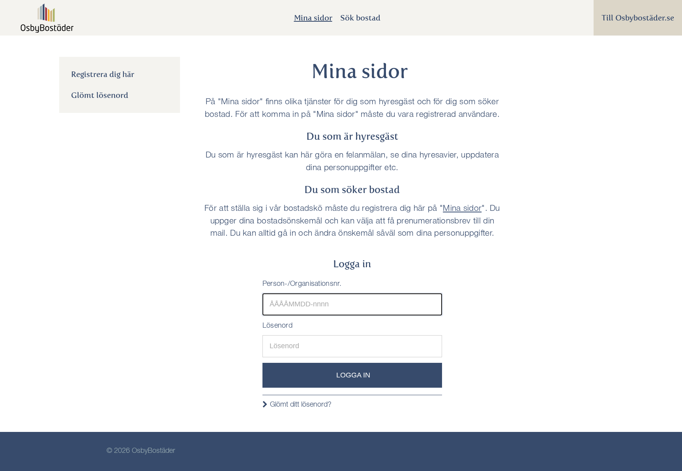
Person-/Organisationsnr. (301, 284)
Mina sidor (313, 18)
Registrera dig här (102, 74)
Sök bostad (360, 18)
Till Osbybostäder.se (637, 18)
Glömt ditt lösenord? (301, 405)
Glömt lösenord (99, 95)
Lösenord (277, 326)
